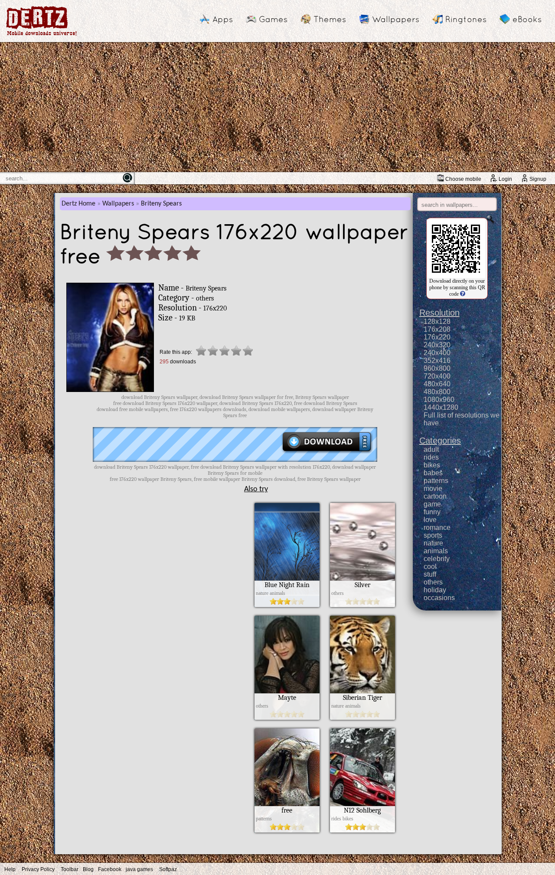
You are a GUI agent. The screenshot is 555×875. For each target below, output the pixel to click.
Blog (88, 869)
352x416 (437, 360)
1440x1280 (441, 407)
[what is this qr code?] (462, 294)
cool (430, 566)
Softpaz (168, 869)
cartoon (435, 496)
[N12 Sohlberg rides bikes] (362, 830)
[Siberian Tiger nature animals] (362, 718)
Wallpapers (395, 19)
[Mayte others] (287, 718)
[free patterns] (287, 830)
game (432, 504)
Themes (329, 19)
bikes (432, 465)
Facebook (109, 869)
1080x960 (439, 399)
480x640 (437, 384)
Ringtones (465, 19)
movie (433, 488)
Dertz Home (78, 203)
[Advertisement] (277, 107)
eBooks (527, 19)
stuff (430, 574)
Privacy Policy (38, 869)
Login (505, 179)
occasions (439, 597)
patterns (436, 480)
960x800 (437, 368)
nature (433, 543)
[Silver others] (362, 605)
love (430, 519)
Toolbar (69, 869)
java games (139, 869)
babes (433, 473)
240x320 (437, 345)
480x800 (437, 391)
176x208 (437, 329)
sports (433, 535)
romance (437, 527)
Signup (537, 179)
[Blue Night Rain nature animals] (287, 605)
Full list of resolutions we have (462, 419)
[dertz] (41, 35)
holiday (435, 590)
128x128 (437, 321)
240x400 (437, 352)
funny (432, 512)
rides (431, 457)
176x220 (437, 337)
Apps (222, 19)
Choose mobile (463, 179)
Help (10, 869)
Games (273, 19)
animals (436, 551)
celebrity (437, 558)
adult (431, 449)
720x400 (437, 376)
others (433, 582)
